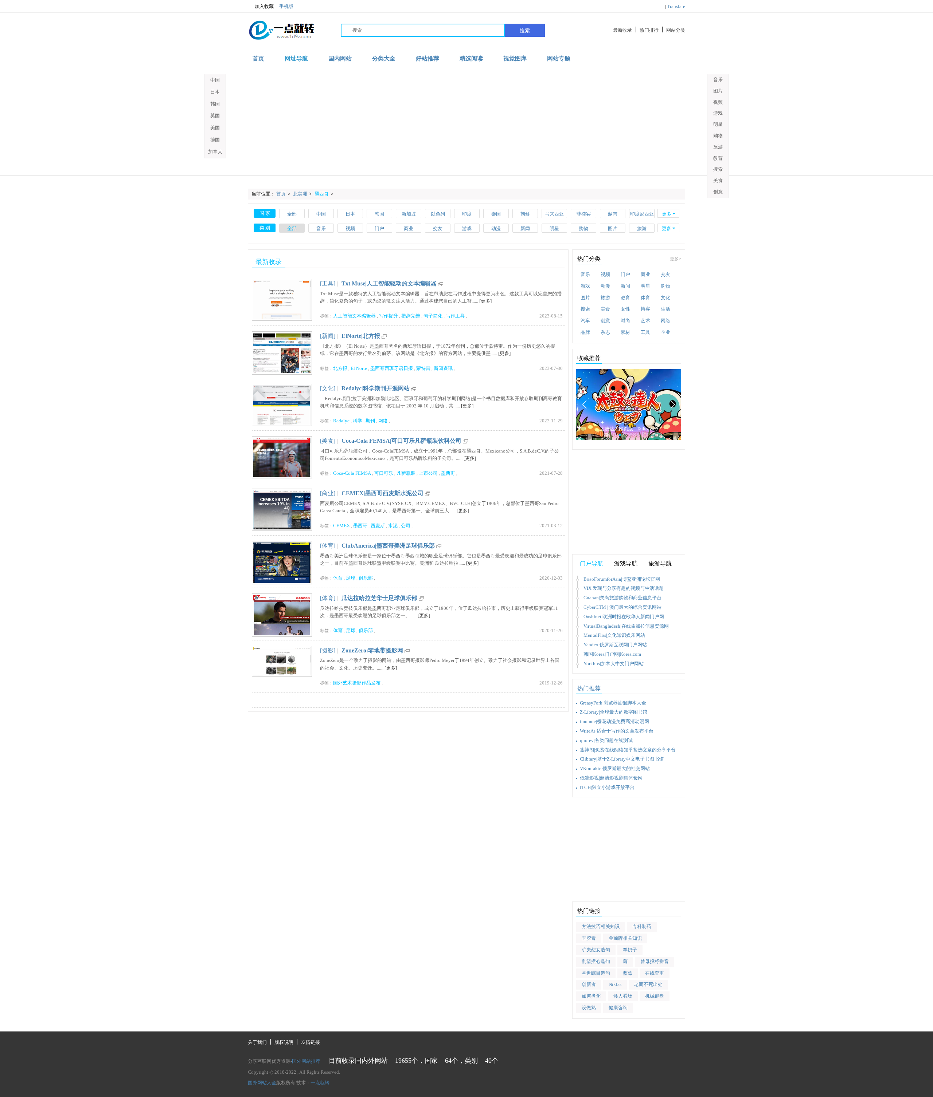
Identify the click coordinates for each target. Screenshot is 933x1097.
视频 (350, 228)
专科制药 (641, 926)
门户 (379, 228)
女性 (625, 309)
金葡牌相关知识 (625, 938)
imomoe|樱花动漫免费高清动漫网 (614, 721)
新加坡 (409, 214)
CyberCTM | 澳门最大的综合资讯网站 (622, 607)
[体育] (327, 545)
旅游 (642, 228)
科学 (357, 420)
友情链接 (310, 1042)
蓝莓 (627, 973)
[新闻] (327, 336)
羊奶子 (630, 949)
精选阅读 (471, 58)
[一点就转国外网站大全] (283, 30)
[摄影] (327, 650)
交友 (437, 228)
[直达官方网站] (440, 283)
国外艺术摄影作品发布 (356, 683)
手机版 (286, 6)
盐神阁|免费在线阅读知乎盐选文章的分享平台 (628, 750)
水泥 (393, 525)
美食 (605, 309)
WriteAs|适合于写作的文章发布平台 (616, 731)
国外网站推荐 (306, 1061)
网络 (383, 420)
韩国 (379, 214)
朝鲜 (525, 214)
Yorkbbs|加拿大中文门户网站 (613, 663)
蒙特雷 (423, 368)
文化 (665, 297)
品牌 (585, 332)
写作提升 (388, 316)
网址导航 (296, 58)
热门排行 (649, 30)
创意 (605, 320)
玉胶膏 (589, 938)
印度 (467, 214)
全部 (292, 214)
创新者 (589, 984)
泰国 (496, 214)
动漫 (496, 228)
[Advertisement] (466, 120)
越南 (612, 214)
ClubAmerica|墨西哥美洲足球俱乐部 (388, 545)
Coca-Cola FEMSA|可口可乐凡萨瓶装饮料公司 (401, 441)
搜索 (525, 30)
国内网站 (340, 58)
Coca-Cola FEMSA (352, 473)
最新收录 (622, 30)
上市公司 (428, 473)
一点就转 (320, 1082)
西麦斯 (378, 525)
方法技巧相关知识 (601, 926)
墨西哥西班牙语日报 (391, 368)
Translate (676, 6)
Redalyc (341, 420)
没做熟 (589, 1007)
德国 (215, 139)
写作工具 (455, 316)
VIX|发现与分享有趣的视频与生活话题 (623, 588)
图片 (612, 228)
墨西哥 (322, 194)
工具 (645, 332)
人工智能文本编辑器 (354, 316)
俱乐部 (366, 578)
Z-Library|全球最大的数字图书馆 (613, 712)
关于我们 (257, 1042)
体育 (338, 578)
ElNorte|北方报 (360, 336)
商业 (408, 228)
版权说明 (283, 1042)
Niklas (615, 984)
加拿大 (215, 151)
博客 (645, 309)
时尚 (625, 320)
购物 (583, 228)
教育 (625, 297)
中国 (321, 214)
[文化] (327, 388)
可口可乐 (383, 473)
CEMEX (341, 525)
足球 (350, 578)
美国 (215, 127)
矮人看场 (622, 996)
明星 (554, 228)
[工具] (327, 283)
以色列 (438, 214)
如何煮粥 (591, 996)
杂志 (605, 332)
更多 (666, 214)
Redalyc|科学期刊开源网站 (375, 388)
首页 (258, 58)
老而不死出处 (648, 984)
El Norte (359, 368)
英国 (215, 115)
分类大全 (383, 58)
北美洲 (300, 194)
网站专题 (558, 58)
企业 (665, 332)
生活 (665, 309)
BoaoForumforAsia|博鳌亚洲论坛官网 (621, 579)
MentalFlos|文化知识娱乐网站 (614, 635)
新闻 (525, 228)
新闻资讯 (443, 368)
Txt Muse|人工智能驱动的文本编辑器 (389, 283)
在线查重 (654, 973)
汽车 (585, 320)
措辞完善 (410, 316)
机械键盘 (654, 996)
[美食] (327, 441)
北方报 (340, 368)
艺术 (645, 320)
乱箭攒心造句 (596, 961)
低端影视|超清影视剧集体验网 (611, 778)
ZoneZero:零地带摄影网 (372, 650)
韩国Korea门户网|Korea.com (612, 654)
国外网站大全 (262, 1082)
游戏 (467, 228)
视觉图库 (515, 58)
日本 (350, 214)
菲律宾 (584, 214)
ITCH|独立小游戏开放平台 (607, 787)
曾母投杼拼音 (654, 961)
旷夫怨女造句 (596, 949)
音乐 (321, 228)
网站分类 (675, 30)
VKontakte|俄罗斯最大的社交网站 (615, 768)
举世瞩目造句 (596, 973)
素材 (625, 332)
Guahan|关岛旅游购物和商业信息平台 (622, 597)
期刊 (370, 420)
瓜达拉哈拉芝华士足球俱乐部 (379, 598)
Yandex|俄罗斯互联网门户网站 (615, 644)
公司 (405, 525)
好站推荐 (427, 58)
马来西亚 (554, 214)
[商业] (327, 493)
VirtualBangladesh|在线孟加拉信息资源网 (626, 626)
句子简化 (432, 316)
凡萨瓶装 (406, 473)
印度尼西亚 (642, 214)
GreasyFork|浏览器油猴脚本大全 (613, 703)
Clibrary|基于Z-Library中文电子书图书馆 (622, 759)
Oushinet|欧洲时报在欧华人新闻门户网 (623, 616)
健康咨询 (618, 1007)
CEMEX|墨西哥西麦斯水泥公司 (382, 493)
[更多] (485, 301)
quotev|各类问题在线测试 (606, 740)
